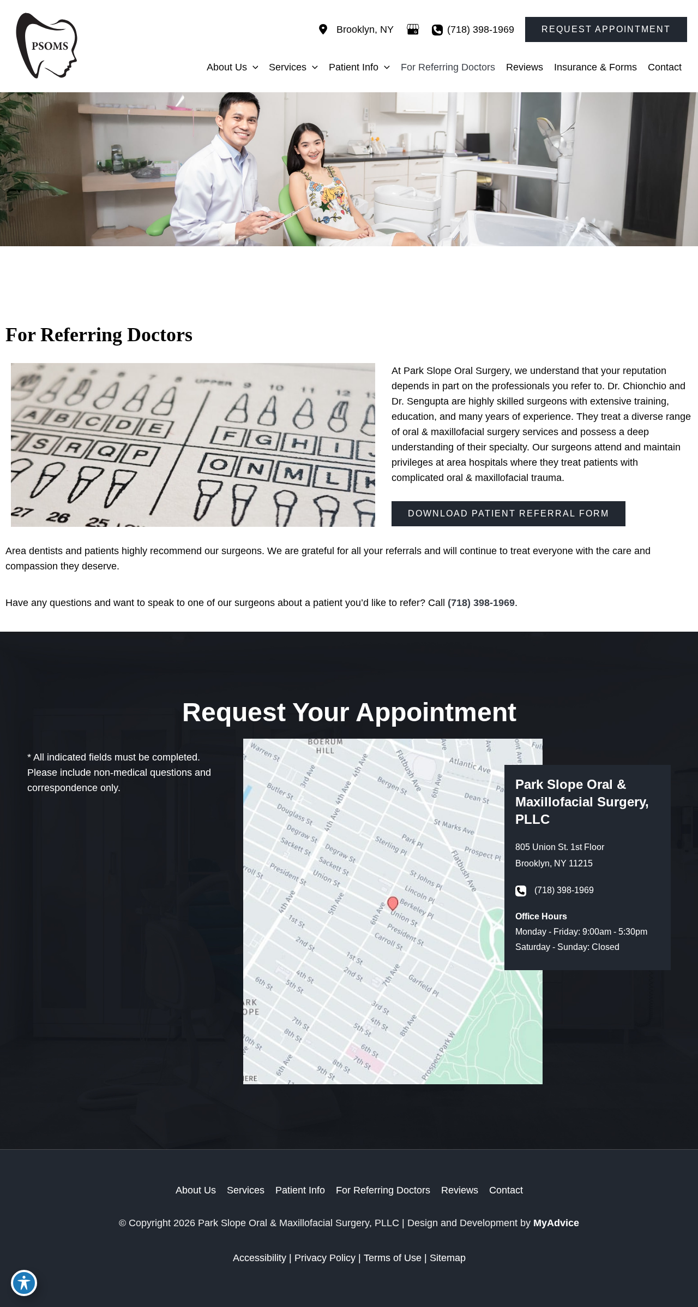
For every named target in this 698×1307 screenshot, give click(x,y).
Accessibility (259, 1257)
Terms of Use (393, 1257)
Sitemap (448, 1257)
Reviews (459, 1190)
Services (245, 1190)
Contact (506, 1190)
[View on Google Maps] (413, 29)
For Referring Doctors (383, 1190)
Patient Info (300, 1190)
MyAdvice (556, 1222)
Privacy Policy (325, 1257)
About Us (196, 1190)
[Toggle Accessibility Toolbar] (24, 1283)
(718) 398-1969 (480, 29)
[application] (252, 67)
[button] (606, 29)
